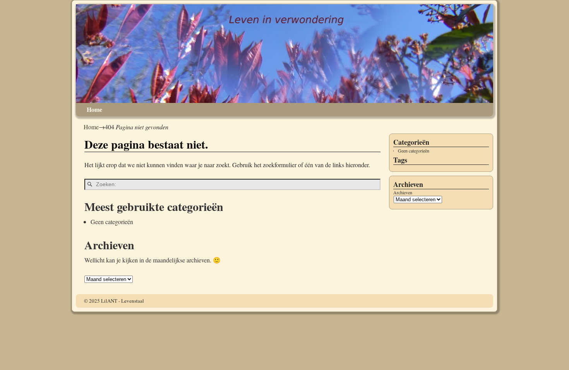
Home (94, 109)
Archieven (402, 192)
